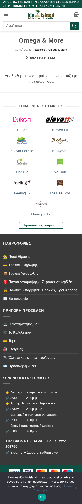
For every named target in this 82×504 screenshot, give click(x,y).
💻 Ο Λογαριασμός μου (21, 324)
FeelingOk (22, 193)
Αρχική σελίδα (23, 49)
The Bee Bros (60, 193)
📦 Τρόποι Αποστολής (20, 273)
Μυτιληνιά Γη (41, 214)
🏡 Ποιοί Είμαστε (16, 257)
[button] (5, 14)
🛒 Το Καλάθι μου (17, 332)
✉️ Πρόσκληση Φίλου (20, 366)
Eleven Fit (60, 130)
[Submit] (74, 26)
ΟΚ (42, 497)
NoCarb (60, 172)
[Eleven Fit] (59, 119)
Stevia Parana (22, 151)
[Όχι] (76, 489)
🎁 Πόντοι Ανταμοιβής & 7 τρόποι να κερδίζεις (38, 282)
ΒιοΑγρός (59, 151)
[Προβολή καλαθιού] (76, 14)
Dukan (22, 130)
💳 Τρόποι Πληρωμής (20, 265)
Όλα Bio (22, 172)
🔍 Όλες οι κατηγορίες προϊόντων (29, 357)
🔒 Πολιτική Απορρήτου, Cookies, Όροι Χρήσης (40, 290)
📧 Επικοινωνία (15, 298)
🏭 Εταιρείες (13, 349)
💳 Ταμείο (11, 341)
